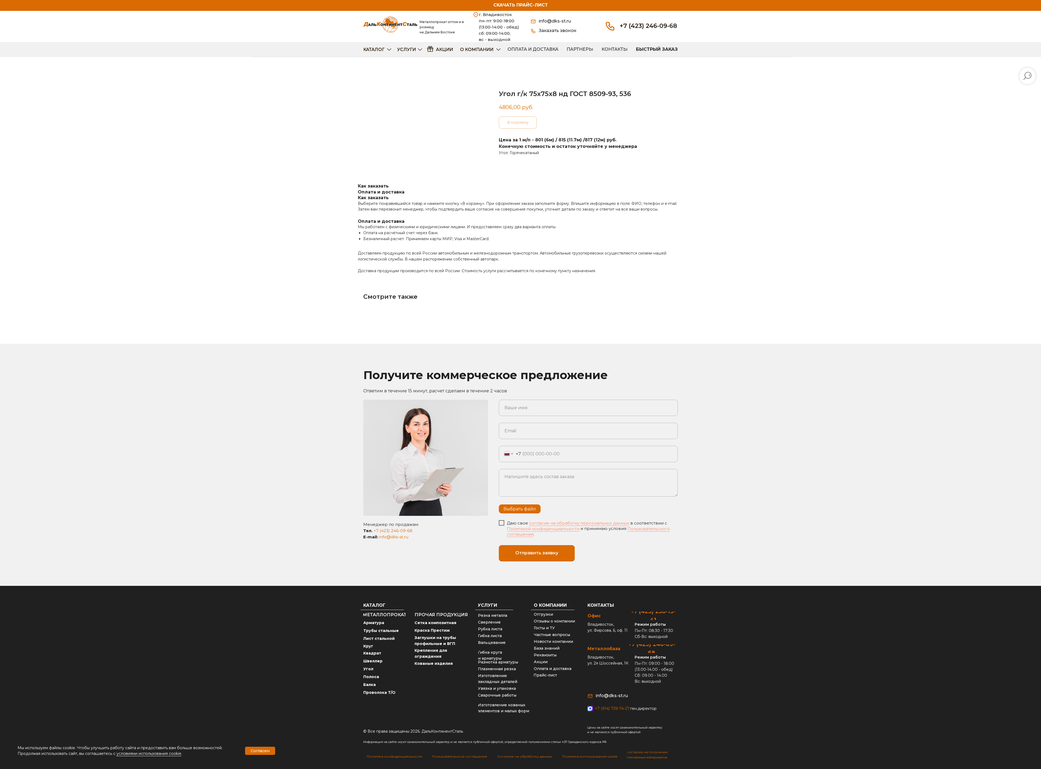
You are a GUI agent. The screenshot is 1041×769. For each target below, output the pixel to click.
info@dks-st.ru (393, 536)
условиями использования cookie (149, 753)
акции (444, 49)
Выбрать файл (519, 508)
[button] (560, 30)
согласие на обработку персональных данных (579, 523)
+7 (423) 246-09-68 (648, 26)
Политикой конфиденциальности (543, 528)
